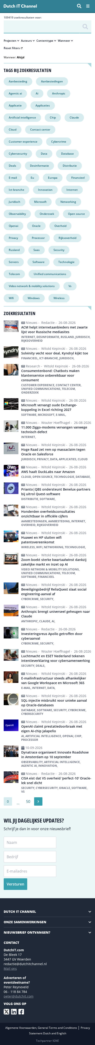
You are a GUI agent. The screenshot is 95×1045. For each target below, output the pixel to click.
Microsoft (40, 202)
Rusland (14, 250)
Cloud (12, 129)
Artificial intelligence (22, 117)
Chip (53, 117)
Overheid (60, 226)
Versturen (15, 884)
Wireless (59, 298)
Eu (32, 178)
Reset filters (12, 48)
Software (39, 262)
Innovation (45, 190)
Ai (37, 93)
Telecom (14, 274)
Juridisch (14, 202)
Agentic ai (15, 93)
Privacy (13, 238)
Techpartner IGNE (47, 1041)
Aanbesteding (18, 81)
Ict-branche (16, 190)
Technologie (66, 262)
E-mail (13, 178)
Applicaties (43, 105)
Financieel (78, 178)
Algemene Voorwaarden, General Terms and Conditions (41, 1028)
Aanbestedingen (52, 81)
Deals (12, 166)
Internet (72, 190)
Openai (13, 226)
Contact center (40, 129)
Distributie (70, 166)
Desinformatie (39, 166)
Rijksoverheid (67, 238)
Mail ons (10, 968)
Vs (69, 286)
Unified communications (50, 274)
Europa (52, 178)
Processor (38, 238)
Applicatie (15, 105)
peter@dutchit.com (18, 996)
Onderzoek (47, 214)
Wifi (11, 298)
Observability (17, 214)
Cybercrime (58, 142)
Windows (34, 298)
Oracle (36, 226)
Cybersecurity (18, 154)
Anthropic (58, 93)
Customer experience (23, 142)
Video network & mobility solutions (32, 286)
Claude (74, 117)
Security (58, 250)
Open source (76, 214)
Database (67, 154)
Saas (36, 250)
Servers (14, 262)
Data (44, 154)
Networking (68, 202)
